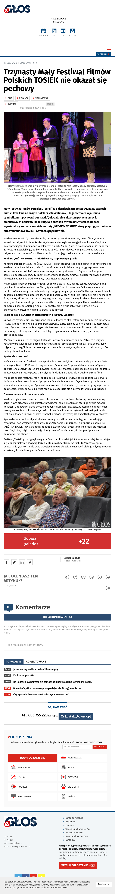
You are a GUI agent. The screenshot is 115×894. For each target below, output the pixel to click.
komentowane (36, 661)
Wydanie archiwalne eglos (77, 829)
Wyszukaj (102, 54)
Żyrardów (58, 22)
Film (35, 63)
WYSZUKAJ (99, 747)
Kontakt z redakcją (74, 818)
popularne (13, 661)
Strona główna (10, 63)
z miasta (22, 98)
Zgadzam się (105, 884)
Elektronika (24, 796)
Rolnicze (22, 787)
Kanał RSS (70, 840)
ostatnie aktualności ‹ (72, 561)
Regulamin (70, 821)
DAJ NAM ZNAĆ (57, 707)
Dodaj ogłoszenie (32, 757)
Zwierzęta (73, 787)
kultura (10, 104)
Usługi (21, 777)
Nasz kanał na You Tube (76, 836)
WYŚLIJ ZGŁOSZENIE (74, 865)
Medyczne (73, 777)
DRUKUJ (51, 104)
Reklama (69, 825)
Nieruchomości (26, 767)
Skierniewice (59, 19)
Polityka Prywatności (75, 832)
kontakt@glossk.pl (77, 716)
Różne (71, 796)
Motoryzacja (74, 757)
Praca (71, 767)
